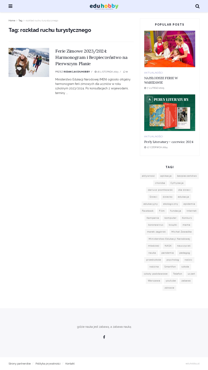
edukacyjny (151, 204)
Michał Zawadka (181, 231)
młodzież (153, 246)
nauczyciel (184, 246)
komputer (171, 218)
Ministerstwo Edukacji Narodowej (169, 239)
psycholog (173, 260)
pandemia (167, 253)
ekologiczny (170, 204)
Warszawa (154, 280)
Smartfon (170, 266)
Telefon (177, 274)
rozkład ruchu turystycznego (42, 20)
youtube (171, 280)
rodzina (154, 266)
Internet (192, 211)
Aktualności (153, 72)
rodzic (188, 260)
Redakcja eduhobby (77, 71)
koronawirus (155, 225)
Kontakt (70, 363)
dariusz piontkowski (160, 190)
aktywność (148, 176)
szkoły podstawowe (156, 274)
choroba (160, 183)
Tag (20, 20)
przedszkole (153, 260)
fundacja (175, 211)
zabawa (186, 280)
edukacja (183, 197)
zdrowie (169, 288)
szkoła (185, 266)
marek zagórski (156, 231)
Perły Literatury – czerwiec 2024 (168, 142)
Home (12, 20)
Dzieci (153, 197)
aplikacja (166, 176)
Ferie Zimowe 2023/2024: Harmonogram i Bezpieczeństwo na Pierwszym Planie (91, 57)
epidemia (189, 204)
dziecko (167, 197)
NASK (168, 246)
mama (186, 225)
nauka (152, 253)
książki (173, 225)
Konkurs (187, 218)
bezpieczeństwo (187, 176)
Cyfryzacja (177, 183)
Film (162, 211)
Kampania (153, 218)
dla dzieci (184, 190)
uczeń (191, 274)
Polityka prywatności (48, 363)
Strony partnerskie (20, 363)
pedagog (184, 253)
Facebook (148, 211)
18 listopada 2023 (107, 71)
